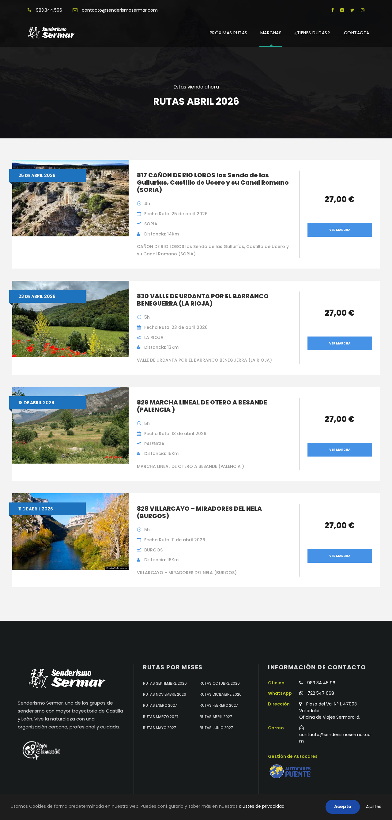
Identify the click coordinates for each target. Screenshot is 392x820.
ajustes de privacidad (262, 806)
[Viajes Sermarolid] (41, 750)
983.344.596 (49, 10)
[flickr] (342, 10)
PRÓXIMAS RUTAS (228, 33)
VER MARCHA (339, 230)
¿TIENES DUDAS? (312, 33)
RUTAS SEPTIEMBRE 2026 (165, 683)
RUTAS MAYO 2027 (159, 727)
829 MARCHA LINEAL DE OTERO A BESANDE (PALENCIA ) (202, 406)
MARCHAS (271, 33)
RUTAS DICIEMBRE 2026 (221, 694)
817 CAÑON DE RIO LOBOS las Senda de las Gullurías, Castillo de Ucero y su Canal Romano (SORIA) (212, 182)
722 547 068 (320, 693)
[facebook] (332, 10)
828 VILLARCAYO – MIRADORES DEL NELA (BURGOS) (199, 512)
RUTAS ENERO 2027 (160, 705)
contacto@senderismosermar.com (120, 10)
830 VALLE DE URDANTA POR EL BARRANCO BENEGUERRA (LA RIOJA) (203, 300)
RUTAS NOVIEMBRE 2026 (164, 694)
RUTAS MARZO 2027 (161, 716)
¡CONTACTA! (357, 33)
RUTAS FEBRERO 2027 (219, 705)
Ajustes (373, 806)
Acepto (342, 806)
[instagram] (362, 10)
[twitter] (352, 10)
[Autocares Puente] (291, 771)
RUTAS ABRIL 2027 (216, 716)
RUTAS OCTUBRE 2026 (220, 683)
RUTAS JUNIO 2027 (216, 727)
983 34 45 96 (321, 683)
